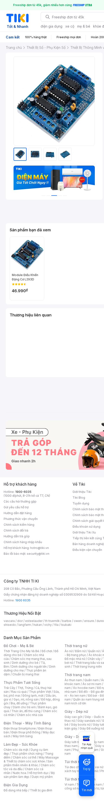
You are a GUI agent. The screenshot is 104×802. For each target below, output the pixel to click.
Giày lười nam (74, 742)
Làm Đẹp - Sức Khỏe (20, 744)
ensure (89, 621)
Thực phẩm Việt (40, 691)
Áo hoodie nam (84, 688)
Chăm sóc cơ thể (24, 757)
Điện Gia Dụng (16, 785)
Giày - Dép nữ (76, 711)
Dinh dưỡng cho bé (25, 662)
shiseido (10, 625)
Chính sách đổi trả (16, 530)
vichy (48, 625)
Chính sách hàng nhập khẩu (23, 542)
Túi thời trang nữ (78, 762)
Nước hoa (19, 773)
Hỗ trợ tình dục (39, 773)
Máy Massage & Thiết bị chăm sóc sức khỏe (31, 759)
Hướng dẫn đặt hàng (18, 513)
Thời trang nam (77, 675)
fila (56, 625)
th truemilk (52, 621)
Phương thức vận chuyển (21, 519)
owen (78, 621)
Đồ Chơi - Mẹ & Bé (19, 646)
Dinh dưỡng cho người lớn (29, 666)
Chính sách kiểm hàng (19, 524)
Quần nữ (94, 651)
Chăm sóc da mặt (16, 749)
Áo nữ (69, 651)
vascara (9, 621)
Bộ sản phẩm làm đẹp (29, 775)
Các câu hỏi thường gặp (20, 501)
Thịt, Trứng (25, 688)
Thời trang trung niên (87, 666)
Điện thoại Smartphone (20, 728)
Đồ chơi (47, 651)
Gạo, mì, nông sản (26, 699)
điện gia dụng (51, 26)
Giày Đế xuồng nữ (92, 728)
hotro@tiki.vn (39, 548)
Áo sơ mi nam (91, 684)
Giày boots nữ (80, 724)
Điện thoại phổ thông (25, 732)
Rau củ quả (19, 691)
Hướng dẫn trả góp (17, 536)
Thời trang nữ (76, 646)
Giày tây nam (95, 742)
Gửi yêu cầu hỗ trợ (16, 507)
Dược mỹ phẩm (42, 777)
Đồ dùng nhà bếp (16, 790)
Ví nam (69, 784)
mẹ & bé (83, 26)
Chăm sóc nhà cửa (30, 715)
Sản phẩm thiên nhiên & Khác (28, 763)
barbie (66, 621)
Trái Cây (9, 688)
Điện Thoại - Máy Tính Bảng (27, 723)
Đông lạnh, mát (33, 695)
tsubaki (66, 625)
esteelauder (34, 621)
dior (20, 621)
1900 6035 (22, 600)
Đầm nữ (80, 651)
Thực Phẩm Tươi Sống (22, 682)
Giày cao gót (73, 717)
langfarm (24, 625)
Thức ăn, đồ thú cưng (25, 711)
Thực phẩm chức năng (27, 753)
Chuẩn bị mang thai (25, 674)
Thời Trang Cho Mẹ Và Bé (21, 651)
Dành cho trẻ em (24, 707)
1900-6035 (23, 492)
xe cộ (69, 26)
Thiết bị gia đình (41, 790)
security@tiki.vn (38, 553)
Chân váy (94, 659)
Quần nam (91, 680)
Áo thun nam (73, 680)
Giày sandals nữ (88, 720)
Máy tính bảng (23, 736)
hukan (37, 625)
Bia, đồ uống (19, 703)
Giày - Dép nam (78, 737)
